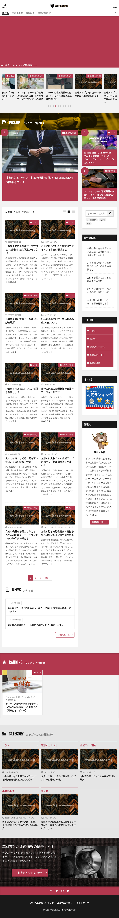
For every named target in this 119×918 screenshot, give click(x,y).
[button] (5, 85)
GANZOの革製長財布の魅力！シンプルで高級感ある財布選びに (30, 95)
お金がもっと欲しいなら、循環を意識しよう (21, 390)
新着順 (8, 211)
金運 (88, 224)
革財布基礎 (17, 12)
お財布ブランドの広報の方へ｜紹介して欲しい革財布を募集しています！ (39, 610)
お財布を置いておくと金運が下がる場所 (21, 321)
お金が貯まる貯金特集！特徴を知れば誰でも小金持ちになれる (57, 533)
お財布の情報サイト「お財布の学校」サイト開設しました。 (37, 625)
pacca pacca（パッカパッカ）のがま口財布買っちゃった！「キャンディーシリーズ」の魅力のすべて (99, 157)
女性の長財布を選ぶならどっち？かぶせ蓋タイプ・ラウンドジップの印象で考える (21, 535)
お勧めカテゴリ (29, 211)
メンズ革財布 (91, 220)
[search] (110, 213)
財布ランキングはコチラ (30, 872)
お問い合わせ (44, 12)
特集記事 (30, 12)
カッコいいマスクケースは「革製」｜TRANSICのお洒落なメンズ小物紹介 (20, 825)
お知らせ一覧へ (64, 635)
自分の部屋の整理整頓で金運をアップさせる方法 (57, 390)
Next (46, 578)
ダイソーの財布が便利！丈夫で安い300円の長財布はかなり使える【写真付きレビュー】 (22, 707)
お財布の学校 (69, 909)
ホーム (5, 12)
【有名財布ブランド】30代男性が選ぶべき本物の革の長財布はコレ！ (39, 180)
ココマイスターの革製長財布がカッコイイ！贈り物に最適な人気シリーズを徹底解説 (99, 194)
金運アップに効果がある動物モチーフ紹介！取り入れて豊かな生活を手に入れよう (88, 97)
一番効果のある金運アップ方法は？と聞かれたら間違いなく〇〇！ (21, 249)
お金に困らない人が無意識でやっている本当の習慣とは (57, 247)
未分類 (98, 76)
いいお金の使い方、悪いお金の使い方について (57, 321)
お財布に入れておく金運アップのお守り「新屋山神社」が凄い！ (57, 462)
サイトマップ (82, 903)
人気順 (16, 211)
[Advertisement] (59, 39)
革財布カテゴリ (37, 76)
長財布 (102, 220)
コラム (112, 132)
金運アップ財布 (66, 76)
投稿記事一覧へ (98, 522)
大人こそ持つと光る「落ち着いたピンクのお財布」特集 (21, 460)
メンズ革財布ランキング (42, 903)
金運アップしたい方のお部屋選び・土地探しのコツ (59, 94)
